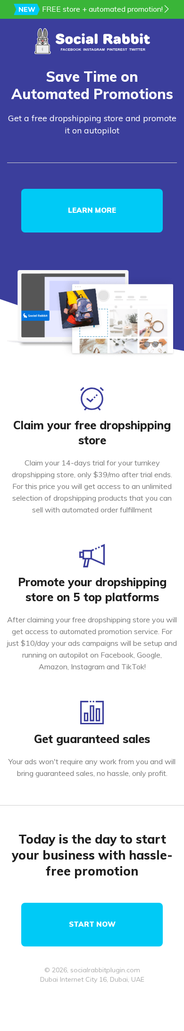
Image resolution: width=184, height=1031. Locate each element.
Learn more (92, 210)
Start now (92, 924)
